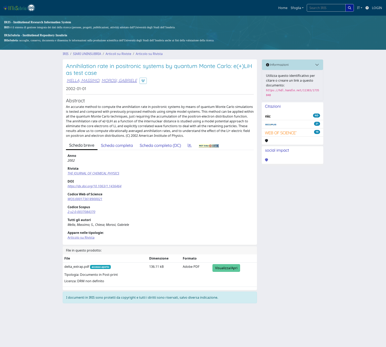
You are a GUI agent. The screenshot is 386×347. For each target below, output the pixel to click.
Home (282, 8)
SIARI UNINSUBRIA (87, 54)
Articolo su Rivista (149, 54)
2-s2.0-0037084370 (81, 212)
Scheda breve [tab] (81, 145)
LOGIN (377, 8)
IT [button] (358, 8)
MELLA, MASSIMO (83, 80)
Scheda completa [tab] (117, 145)
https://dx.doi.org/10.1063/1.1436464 (94, 186)
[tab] (189, 145)
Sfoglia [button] (296, 8)
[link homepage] (20, 8)
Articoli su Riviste (118, 54)
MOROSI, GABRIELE (119, 80)
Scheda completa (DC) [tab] (160, 145)
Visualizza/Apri (226, 268)
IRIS (66, 54)
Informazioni (278, 65)
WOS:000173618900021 (85, 199)
